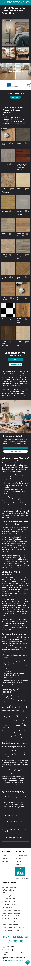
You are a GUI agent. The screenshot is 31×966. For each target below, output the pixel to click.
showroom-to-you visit (17, 123)
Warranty (19, 864)
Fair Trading (7, 955)
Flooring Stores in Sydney (10, 930)
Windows (5, 861)
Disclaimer (19, 952)
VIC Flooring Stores (8, 901)
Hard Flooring (6, 859)
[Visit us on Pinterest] (15, 941)
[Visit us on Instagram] (10, 941)
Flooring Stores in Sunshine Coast (13, 927)
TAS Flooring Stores (9, 899)
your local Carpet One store (15, 960)
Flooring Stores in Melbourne (12, 922)
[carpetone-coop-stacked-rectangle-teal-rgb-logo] (22, 871)
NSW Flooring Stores (9, 893)
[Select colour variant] (13, 143)
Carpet (4, 856)
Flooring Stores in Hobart (10, 919)
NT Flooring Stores (8, 896)
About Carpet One (22, 856)
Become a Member (22, 878)
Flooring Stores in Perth (10, 924)
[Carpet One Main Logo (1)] (15, 936)
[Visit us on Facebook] (4, 941)
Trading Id (18, 950)
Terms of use (8, 952)
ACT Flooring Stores (9, 887)
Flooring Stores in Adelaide (11, 910)
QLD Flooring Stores (9, 904)
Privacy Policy (6, 950)
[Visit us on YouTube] (21, 941)
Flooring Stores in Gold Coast (12, 916)
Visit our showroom (16, 119)
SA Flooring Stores (8, 890)
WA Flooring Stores (8, 907)
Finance (18, 859)
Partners (19, 861)
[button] (2, 2)
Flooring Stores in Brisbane (11, 913)
